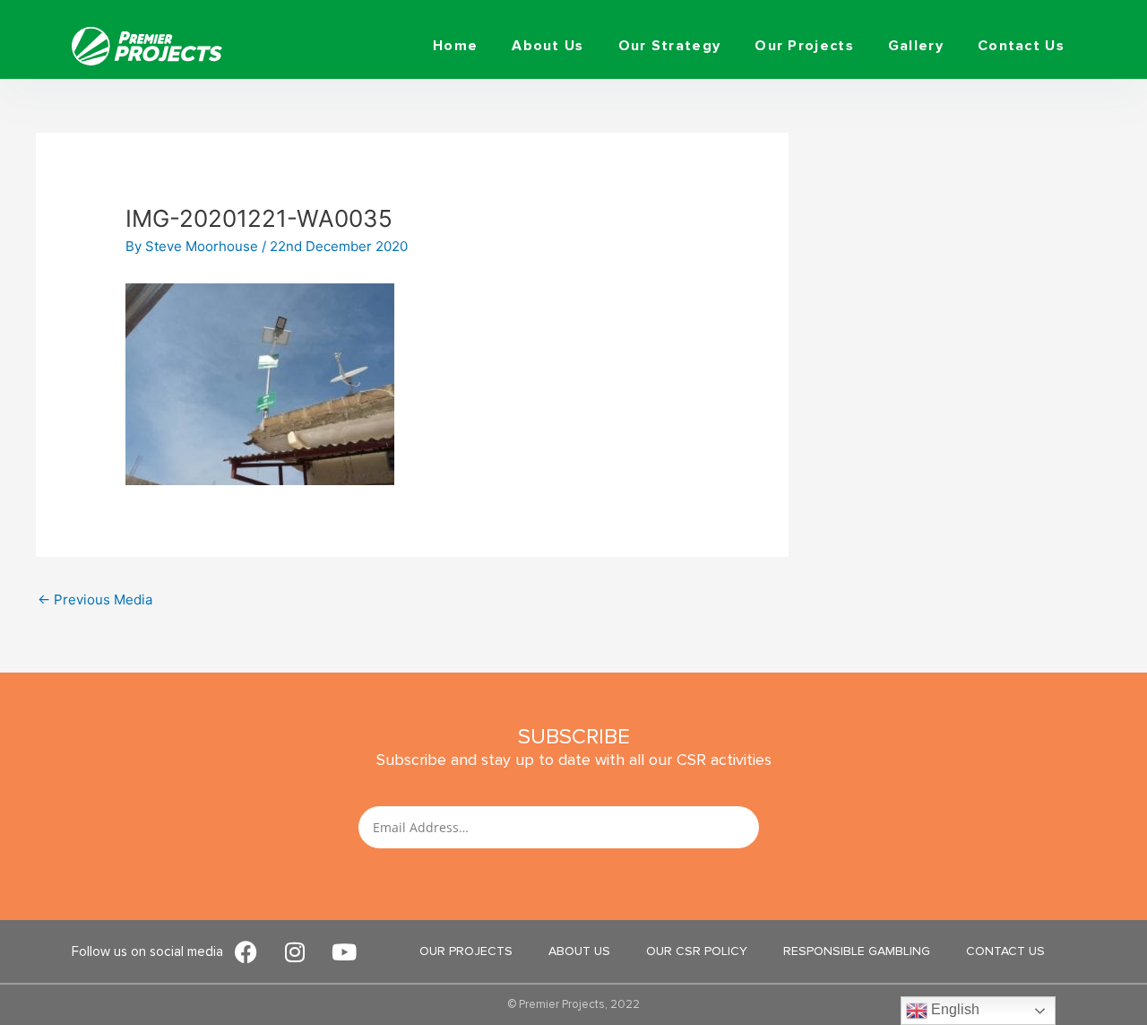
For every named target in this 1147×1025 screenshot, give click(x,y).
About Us (547, 46)
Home (455, 46)
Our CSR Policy (696, 951)
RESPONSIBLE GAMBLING (856, 951)
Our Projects (804, 46)
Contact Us (1021, 46)
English (953, 1009)
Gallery (916, 46)
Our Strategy (669, 46)
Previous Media (95, 599)
